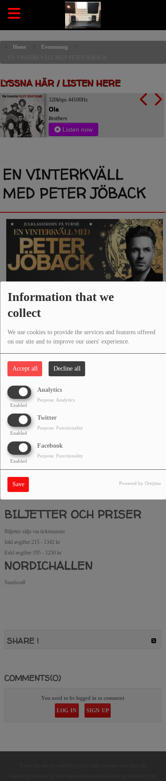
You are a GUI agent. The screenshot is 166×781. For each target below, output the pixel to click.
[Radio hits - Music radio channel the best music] (83, 15)
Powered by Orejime (140, 483)
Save (18, 484)
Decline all (67, 368)
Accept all (25, 368)
